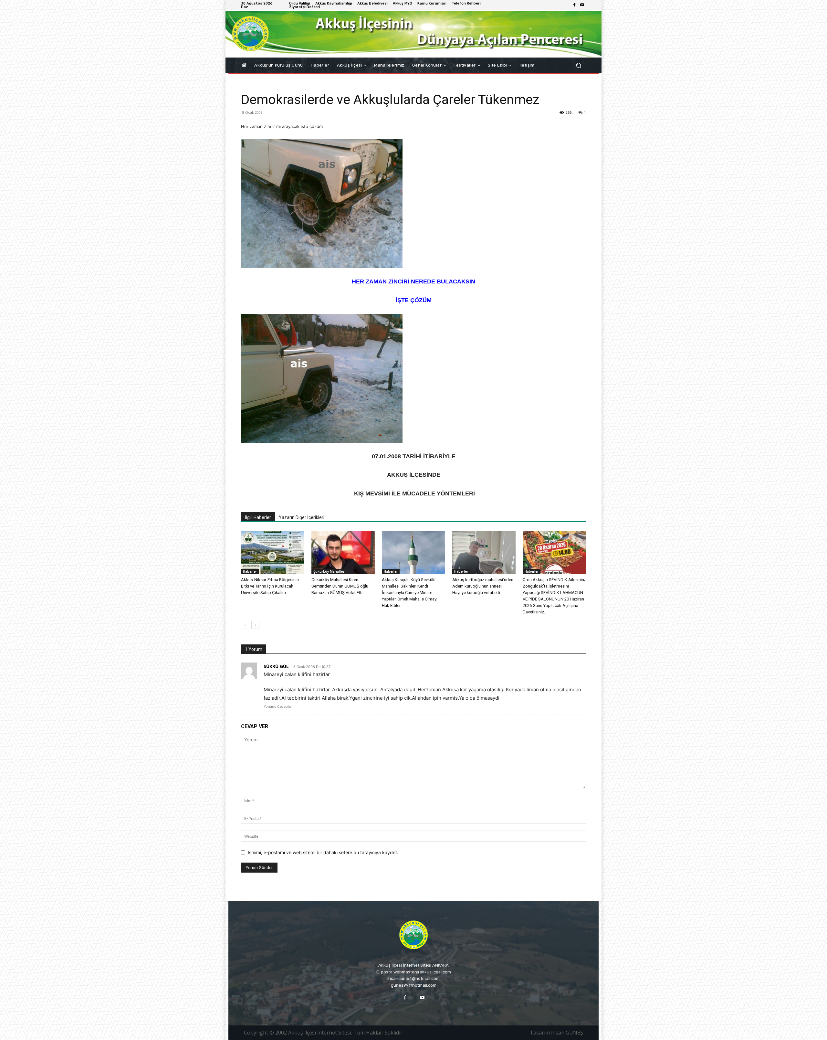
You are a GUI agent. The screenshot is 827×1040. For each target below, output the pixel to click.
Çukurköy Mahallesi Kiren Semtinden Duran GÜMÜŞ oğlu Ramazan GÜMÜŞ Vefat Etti (339, 586)
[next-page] (255, 625)
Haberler (250, 571)
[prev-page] (245, 625)
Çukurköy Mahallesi (329, 571)
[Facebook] (574, 5)
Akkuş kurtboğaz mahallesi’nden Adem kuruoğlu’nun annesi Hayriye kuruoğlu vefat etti (482, 586)
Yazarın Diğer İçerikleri (301, 517)
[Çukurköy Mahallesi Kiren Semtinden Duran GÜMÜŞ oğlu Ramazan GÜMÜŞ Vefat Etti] (343, 552)
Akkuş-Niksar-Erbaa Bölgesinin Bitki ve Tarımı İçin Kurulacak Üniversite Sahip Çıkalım (270, 586)
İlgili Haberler (258, 517)
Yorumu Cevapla (277, 706)
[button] (578, 65)
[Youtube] (582, 5)
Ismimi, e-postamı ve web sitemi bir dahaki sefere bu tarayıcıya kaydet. (323, 852)
